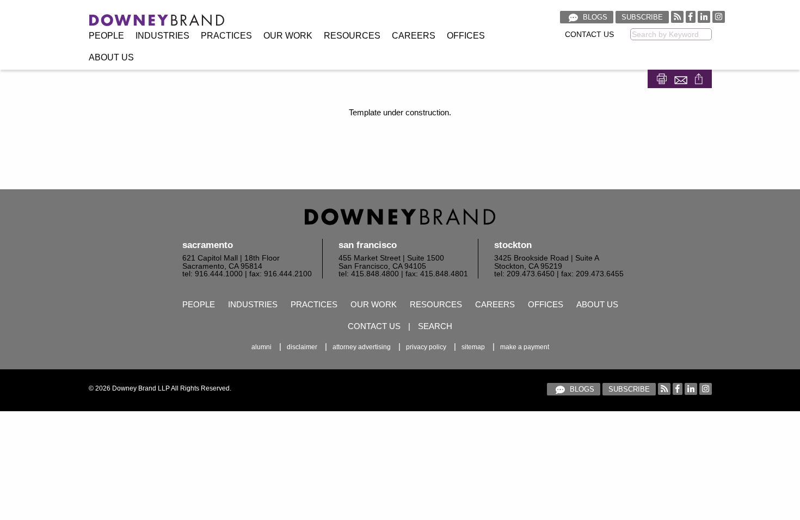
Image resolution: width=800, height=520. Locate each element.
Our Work (287, 35)
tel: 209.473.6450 (524, 274)
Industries (162, 35)
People (106, 35)
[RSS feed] (677, 16)
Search (435, 326)
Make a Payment (524, 347)
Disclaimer (302, 347)
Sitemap (473, 347)
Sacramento (207, 245)
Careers (413, 35)
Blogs (594, 17)
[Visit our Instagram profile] (718, 16)
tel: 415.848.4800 (369, 274)
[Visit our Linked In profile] (704, 16)
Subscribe (642, 17)
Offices (466, 35)
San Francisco (368, 245)
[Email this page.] (682, 78)
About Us (111, 57)
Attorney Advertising (362, 347)
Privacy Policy (426, 347)
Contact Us (589, 34)
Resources (352, 35)
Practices (226, 35)
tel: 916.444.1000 (212, 274)
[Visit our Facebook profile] (691, 16)
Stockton (513, 245)
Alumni (261, 347)
